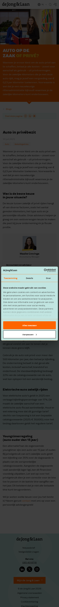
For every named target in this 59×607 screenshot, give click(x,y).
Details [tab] (29, 278)
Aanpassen (27, 334)
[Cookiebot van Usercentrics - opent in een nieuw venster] (44, 270)
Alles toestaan (29, 325)
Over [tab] (48, 278)
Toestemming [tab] (10, 278)
